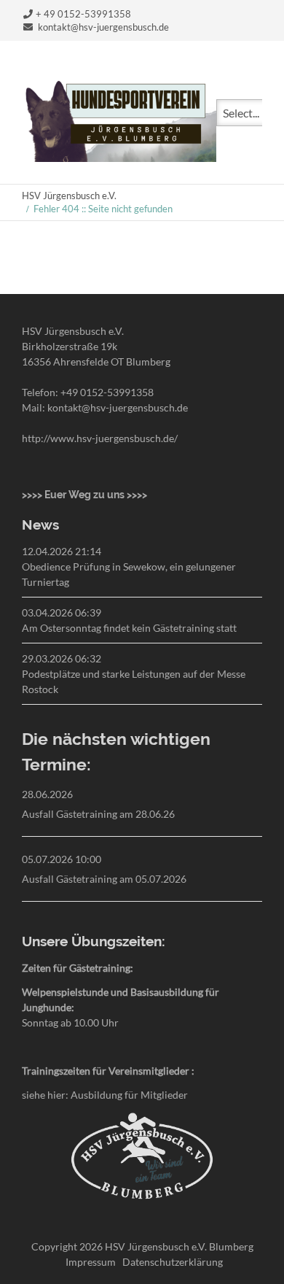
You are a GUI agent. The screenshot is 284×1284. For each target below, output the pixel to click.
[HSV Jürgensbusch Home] (119, 157)
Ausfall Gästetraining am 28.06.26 (98, 814)
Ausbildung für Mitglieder (129, 1094)
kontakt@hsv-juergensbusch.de (103, 27)
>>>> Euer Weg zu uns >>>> (84, 494)
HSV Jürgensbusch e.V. (69, 195)
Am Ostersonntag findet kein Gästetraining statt (129, 628)
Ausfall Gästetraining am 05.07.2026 (104, 879)
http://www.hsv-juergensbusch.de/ (100, 438)
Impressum (91, 1262)
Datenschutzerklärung (172, 1262)
